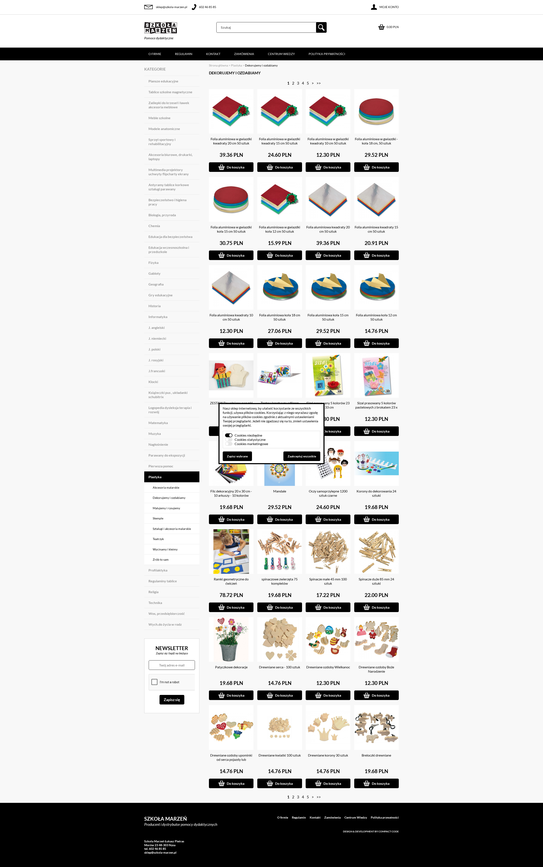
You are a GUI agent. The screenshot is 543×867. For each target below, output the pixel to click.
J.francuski (156, 371)
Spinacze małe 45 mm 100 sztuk (328, 581)
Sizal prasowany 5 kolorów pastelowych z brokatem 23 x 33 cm (376, 407)
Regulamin (183, 54)
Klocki (153, 382)
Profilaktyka (157, 570)
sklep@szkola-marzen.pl (171, 7)
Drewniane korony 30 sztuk (328, 755)
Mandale (279, 491)
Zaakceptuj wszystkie (302, 456)
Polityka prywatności (327, 54)
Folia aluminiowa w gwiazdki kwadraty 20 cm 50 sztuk (231, 141)
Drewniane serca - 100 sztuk (279, 667)
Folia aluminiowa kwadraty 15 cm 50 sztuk (376, 229)
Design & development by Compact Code (371, 831)
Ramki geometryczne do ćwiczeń (231, 581)
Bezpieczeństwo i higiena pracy (167, 202)
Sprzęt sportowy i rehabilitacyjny (161, 141)
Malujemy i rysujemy (166, 508)
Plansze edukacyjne (163, 81)
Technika (155, 603)
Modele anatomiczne (164, 129)
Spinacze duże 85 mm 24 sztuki (376, 581)
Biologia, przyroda (162, 215)
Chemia (154, 226)
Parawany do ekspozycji (166, 455)
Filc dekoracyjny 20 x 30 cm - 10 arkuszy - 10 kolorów (231, 493)
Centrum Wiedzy (281, 54)
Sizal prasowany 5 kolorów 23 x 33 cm (328, 405)
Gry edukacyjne (160, 295)
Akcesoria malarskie (166, 487)
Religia (153, 592)
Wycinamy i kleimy (165, 549)
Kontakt (213, 54)
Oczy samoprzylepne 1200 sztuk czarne (328, 493)
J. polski (154, 349)
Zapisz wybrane (237, 456)
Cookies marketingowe (251, 444)
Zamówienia (244, 54)
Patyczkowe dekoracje (231, 667)
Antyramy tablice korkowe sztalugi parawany (168, 187)
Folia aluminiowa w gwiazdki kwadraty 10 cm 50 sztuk (328, 141)
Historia (154, 306)
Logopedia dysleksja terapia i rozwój (170, 410)
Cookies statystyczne (250, 439)
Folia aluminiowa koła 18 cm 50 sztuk (279, 317)
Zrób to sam (161, 559)
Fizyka (153, 262)
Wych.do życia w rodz (165, 624)
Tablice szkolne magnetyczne (170, 92)
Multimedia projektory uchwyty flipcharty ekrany (168, 172)
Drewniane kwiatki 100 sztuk (280, 755)
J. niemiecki (157, 338)
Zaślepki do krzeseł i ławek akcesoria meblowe (168, 105)
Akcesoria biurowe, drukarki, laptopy (170, 157)
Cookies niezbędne (248, 435)
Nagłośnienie (158, 444)
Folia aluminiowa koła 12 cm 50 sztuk (376, 317)
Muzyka (154, 433)
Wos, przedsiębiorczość (166, 613)
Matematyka (158, 423)
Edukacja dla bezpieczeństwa (170, 237)
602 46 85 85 (207, 7)
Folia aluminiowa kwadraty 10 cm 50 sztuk (231, 317)
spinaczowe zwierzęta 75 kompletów (280, 581)
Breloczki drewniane (376, 755)
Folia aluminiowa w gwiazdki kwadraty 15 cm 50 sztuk (279, 141)
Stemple (158, 518)
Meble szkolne (159, 118)
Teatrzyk (158, 539)
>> (318, 83)
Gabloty (154, 273)
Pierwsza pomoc (160, 466)
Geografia (156, 284)
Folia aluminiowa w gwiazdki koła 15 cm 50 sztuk (231, 229)
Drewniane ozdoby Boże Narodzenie (376, 669)
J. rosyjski (155, 360)
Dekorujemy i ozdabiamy (169, 497)
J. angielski (156, 327)
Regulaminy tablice (162, 581)
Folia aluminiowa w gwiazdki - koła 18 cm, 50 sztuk (376, 141)
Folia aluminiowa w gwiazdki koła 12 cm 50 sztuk (279, 229)
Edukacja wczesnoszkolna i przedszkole (168, 249)
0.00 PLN (393, 27)
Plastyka (154, 477)
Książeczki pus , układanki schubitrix (168, 394)
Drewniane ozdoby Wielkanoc (328, 667)
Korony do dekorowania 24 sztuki (376, 493)
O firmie (154, 54)
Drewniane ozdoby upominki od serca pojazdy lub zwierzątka (231, 759)
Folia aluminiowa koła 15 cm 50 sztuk (328, 317)
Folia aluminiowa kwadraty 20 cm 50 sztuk (328, 229)
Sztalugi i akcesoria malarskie (172, 528)
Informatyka (157, 317)
